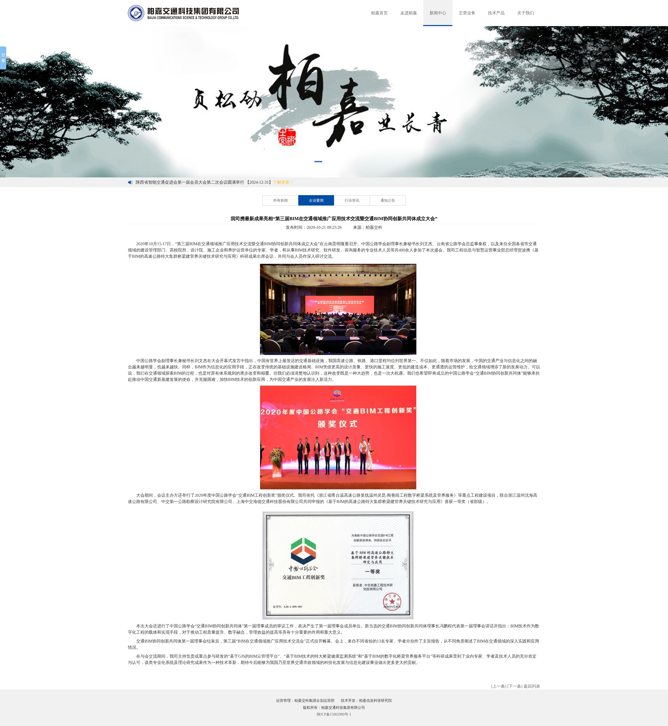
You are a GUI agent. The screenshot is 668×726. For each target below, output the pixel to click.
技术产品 (496, 13)
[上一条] (498, 686)
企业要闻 (316, 200)
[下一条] (514, 686)
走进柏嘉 (408, 13)
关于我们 (525, 13)
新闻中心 (438, 13)
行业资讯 (352, 200)
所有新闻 (280, 200)
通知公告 (387, 200)
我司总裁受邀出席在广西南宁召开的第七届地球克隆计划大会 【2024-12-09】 (216, 182)
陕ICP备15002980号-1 (334, 714)
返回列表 (531, 686)
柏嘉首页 (379, 13)
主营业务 (467, 13)
